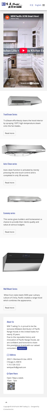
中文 (32, 5)
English (38, 5)
